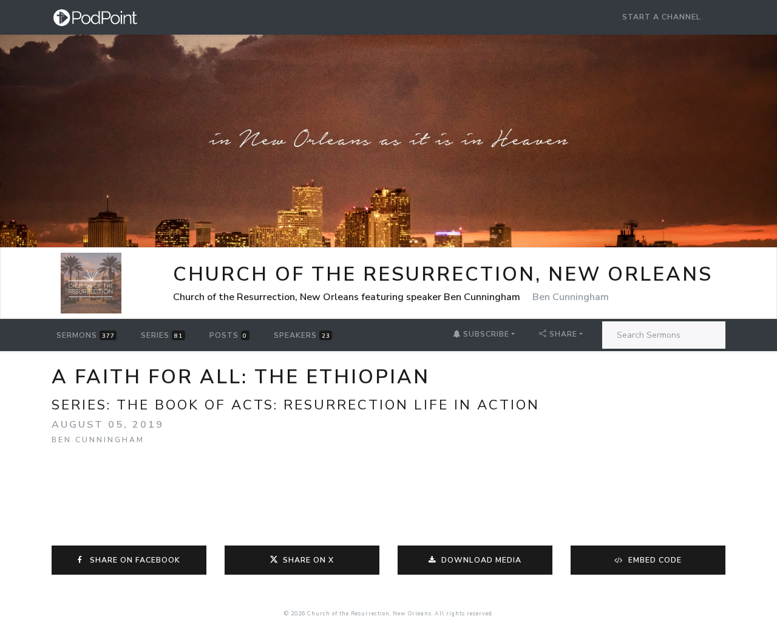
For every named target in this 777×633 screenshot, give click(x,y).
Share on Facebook (132, 560)
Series (162, 335)
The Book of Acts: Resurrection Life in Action (328, 404)
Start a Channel (661, 17)
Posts (228, 335)
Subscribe (485, 334)
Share (563, 334)
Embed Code (654, 560)
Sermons (85, 335)
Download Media (480, 560)
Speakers (302, 335)
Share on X (308, 560)
